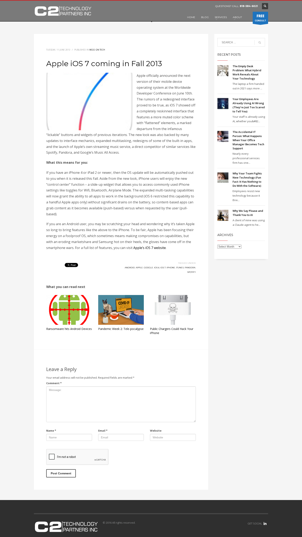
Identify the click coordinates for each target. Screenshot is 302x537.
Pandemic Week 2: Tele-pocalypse (121, 329)
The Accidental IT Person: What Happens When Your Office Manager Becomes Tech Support (248, 140)
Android (130, 267)
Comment (54, 383)
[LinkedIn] (265, 523)
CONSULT (260, 18)
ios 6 (156, 267)
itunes (180, 267)
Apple (139, 267)
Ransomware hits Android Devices (69, 329)
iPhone (171, 267)
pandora (190, 267)
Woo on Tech (97, 49)
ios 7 (163, 267)
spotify (191, 272)
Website (155, 430)
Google (148, 267)
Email (102, 430)
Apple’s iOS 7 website (149, 247)
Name (51, 430)
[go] (259, 42)
